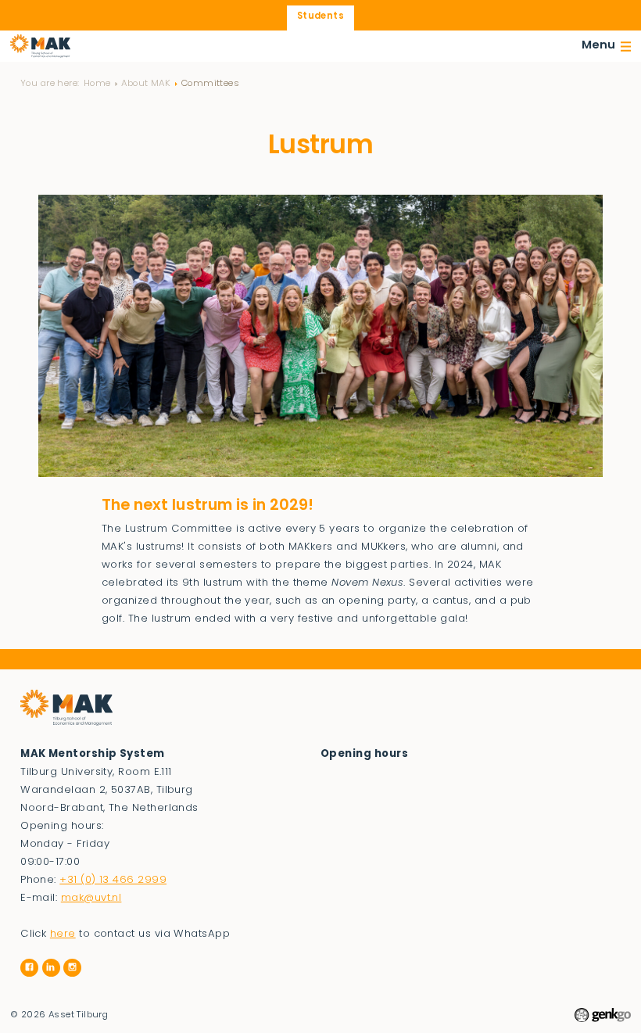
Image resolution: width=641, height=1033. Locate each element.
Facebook (29, 968)
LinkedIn (51, 968)
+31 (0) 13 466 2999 (113, 880)
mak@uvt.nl (91, 898)
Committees (210, 83)
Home (97, 83)
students (320, 16)
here (63, 934)
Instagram (72, 968)
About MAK (145, 83)
